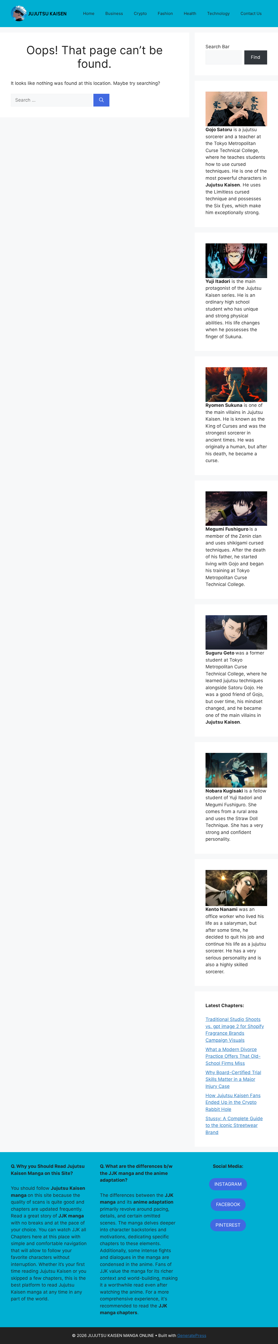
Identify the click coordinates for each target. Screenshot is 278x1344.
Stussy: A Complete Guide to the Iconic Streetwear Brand (234, 1125)
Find (255, 57)
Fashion (165, 13)
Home (88, 13)
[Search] (101, 100)
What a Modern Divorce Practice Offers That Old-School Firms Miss (233, 1056)
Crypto (140, 13)
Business (114, 13)
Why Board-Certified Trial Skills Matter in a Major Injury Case (233, 1079)
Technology (218, 13)
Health (190, 13)
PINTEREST (228, 1225)
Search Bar (217, 46)
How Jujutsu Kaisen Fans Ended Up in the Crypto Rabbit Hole (233, 1102)
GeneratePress (191, 1335)
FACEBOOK (228, 1204)
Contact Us (251, 13)
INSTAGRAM (228, 1184)
